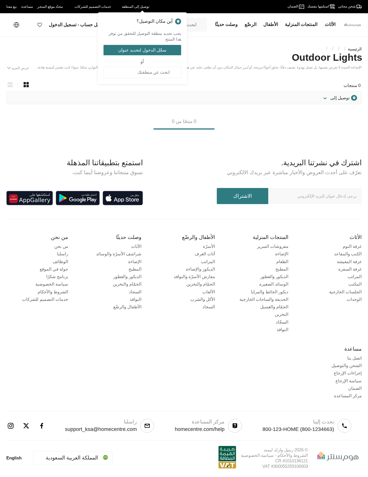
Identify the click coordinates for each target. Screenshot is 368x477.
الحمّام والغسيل (274, 306)
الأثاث (136, 246)
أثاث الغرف (205, 253)
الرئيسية (355, 49)
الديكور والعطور (274, 276)
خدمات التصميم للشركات (45, 299)
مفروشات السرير (272, 246)
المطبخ (281, 269)
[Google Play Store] (78, 198)
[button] (39, 24)
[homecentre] (350, 25)
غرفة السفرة (350, 269)
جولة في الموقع (54, 269)
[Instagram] (11, 426)
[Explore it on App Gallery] (29, 198)
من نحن (61, 246)
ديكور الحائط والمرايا (269, 291)
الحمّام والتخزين (200, 284)
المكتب (355, 284)
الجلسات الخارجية (345, 291)
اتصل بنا (354, 358)
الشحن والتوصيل (346, 365)
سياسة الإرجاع (349, 380)
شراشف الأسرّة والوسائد (118, 253)
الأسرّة (209, 246)
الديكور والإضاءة (200, 269)
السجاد (208, 306)
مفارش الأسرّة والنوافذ (194, 276)
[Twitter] (26, 426)
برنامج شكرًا (57, 276)
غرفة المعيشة (349, 261)
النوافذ (282, 329)
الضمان (355, 388)
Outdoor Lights (327, 57)
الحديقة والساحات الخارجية (263, 299)
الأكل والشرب (202, 299)
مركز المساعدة (348, 395)
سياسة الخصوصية (51, 284)
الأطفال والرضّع (127, 306)
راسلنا (62, 253)
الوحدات (354, 299)
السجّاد (282, 322)
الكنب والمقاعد (348, 253)
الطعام (282, 261)
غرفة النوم (352, 246)
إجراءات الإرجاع (348, 372)
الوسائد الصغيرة (273, 284)
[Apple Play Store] (123, 198)
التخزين (281, 314)
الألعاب (208, 291)
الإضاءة (281, 253)
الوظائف (60, 261)
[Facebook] (42, 426)
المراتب (355, 276)
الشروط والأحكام (53, 291)
